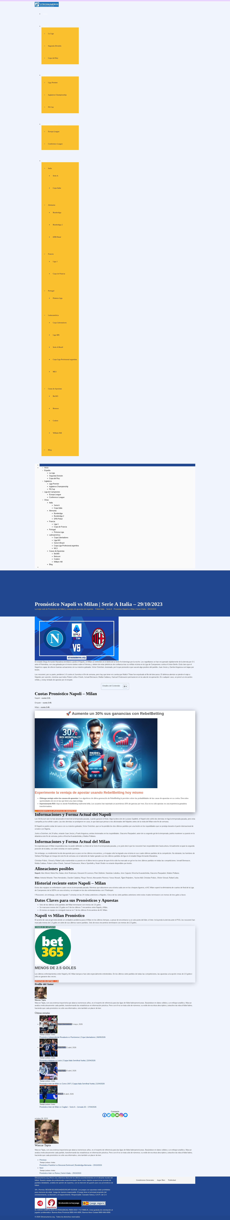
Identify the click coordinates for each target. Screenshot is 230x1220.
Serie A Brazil (58, 347)
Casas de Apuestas (55, 389)
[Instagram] (121, 1115)
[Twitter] (109, 1115)
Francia (51, 254)
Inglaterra (46, 75)
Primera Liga (57, 298)
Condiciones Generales (145, 1180)
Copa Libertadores (60, 323)
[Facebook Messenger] (125, 1115)
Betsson (56, 408)
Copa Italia (57, 188)
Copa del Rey (53, 58)
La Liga (51, 34)
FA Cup (51, 107)
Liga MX (56, 335)
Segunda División (54, 46)
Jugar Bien (161, 1180)
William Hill (57, 433)
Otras (45, 161)
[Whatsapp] (113, 1115)
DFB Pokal (57, 237)
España (46, 26)
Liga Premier (53, 82)
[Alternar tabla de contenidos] (123, 686)
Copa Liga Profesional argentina (65, 359)
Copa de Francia (59, 274)
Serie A (55, 176)
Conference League (55, 144)
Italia (50, 168)
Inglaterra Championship (57, 95)
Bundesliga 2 (58, 225)
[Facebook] (104, 1115)
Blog (50, 450)
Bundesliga (57, 212)
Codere (55, 421)
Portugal (51, 291)
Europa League (53, 131)
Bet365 (55, 396)
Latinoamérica (53, 315)
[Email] (117, 1115)
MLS (54, 372)
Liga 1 (55, 261)
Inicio (45, 14)
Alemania (51, 205)
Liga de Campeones (50, 124)
